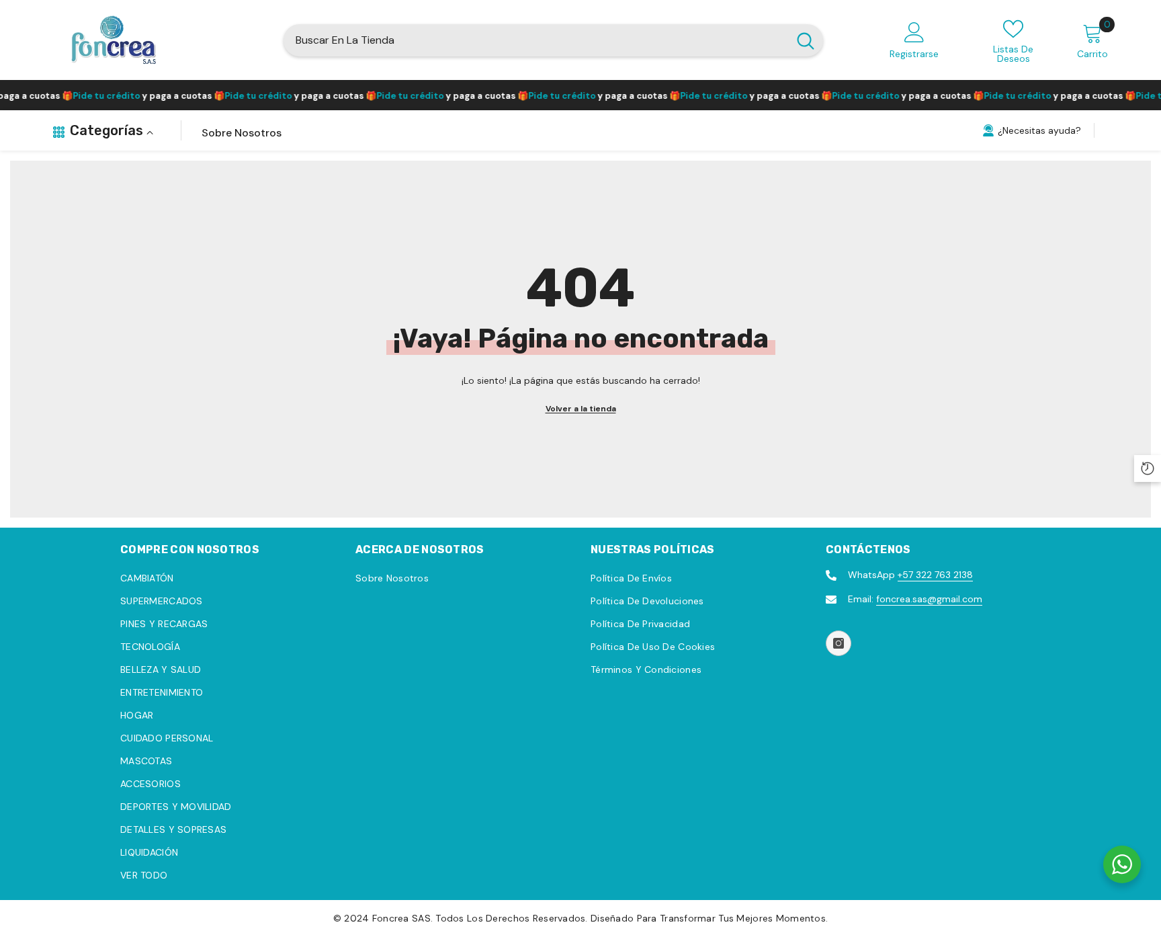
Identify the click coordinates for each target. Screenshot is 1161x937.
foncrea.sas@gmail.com (929, 599)
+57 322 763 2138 (935, 575)
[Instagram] (838, 643)
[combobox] (536, 40)
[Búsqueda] (553, 40)
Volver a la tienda (581, 408)
